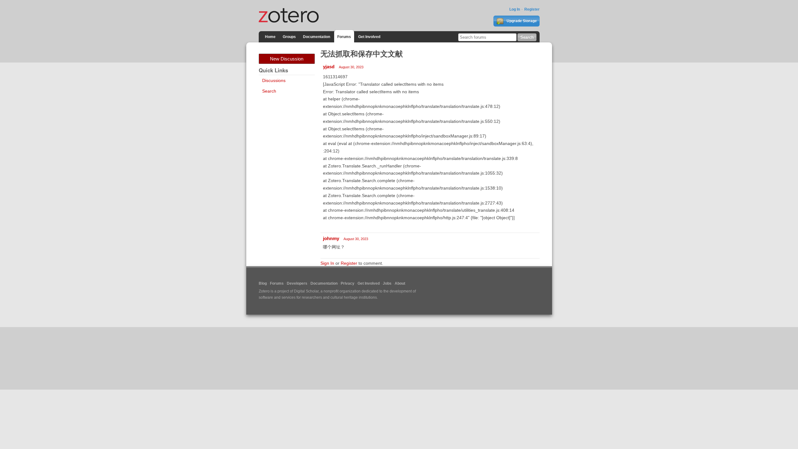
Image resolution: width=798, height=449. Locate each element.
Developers (297, 283)
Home (270, 37)
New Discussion (286, 58)
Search (269, 91)
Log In (514, 9)
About (400, 283)
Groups (289, 37)
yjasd (328, 66)
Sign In (327, 263)
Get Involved (369, 37)
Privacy (347, 283)
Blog (263, 283)
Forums (344, 37)
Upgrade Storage (521, 21)
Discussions (274, 80)
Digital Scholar (306, 291)
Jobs (387, 283)
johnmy (331, 238)
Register (532, 9)
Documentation (316, 37)
